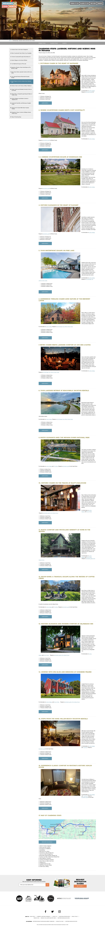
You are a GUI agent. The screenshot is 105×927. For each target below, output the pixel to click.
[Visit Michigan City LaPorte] (39, 898)
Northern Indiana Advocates (71, 921)
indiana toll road (59, 921)
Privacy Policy (75, 916)
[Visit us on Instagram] (59, 911)
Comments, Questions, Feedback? (43, 916)
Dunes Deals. (89, 511)
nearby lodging (49, 466)
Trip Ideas (56, 466)
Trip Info (93, 3)
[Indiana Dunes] (28, 898)
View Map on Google (47, 841)
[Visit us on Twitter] (52, 911)
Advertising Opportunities (64, 916)
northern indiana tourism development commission (43, 921)
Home (10, 40)
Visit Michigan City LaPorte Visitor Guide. (65, 326)
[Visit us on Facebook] (45, 911)
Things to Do (74, 3)
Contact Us (54, 916)
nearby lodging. (92, 90)
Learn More (45, 103)
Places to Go (84, 3)
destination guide (89, 92)
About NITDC (32, 916)
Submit (47, 884)
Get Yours (80, 886)
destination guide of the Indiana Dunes (50, 513)
